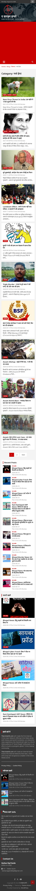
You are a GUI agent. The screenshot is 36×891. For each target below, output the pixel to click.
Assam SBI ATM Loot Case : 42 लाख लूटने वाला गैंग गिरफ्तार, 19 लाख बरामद (17, 438)
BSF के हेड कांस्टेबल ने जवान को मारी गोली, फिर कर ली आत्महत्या (18, 324)
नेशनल (14, 95)
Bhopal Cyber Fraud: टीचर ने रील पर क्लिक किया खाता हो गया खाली (22, 482)
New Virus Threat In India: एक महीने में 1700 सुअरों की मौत (18, 100)
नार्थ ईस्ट (9, 95)
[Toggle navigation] (4, 62)
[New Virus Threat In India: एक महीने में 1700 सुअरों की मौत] (18, 87)
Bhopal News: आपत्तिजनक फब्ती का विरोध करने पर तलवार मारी (22, 583)
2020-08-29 (6, 250)
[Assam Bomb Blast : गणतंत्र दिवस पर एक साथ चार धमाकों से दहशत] (18, 388)
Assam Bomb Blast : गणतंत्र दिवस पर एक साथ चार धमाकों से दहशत (17, 401)
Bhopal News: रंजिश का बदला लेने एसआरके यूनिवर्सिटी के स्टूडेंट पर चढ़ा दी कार (22, 522)
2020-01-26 (6, 405)
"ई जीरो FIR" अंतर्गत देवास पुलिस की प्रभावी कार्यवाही (15, 849)
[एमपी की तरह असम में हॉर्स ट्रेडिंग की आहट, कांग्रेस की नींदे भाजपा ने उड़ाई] (18, 123)
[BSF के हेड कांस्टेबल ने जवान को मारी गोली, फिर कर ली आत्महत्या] (18, 311)
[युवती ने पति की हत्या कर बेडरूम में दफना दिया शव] (18, 233)
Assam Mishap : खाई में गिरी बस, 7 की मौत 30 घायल (18, 363)
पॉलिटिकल (15, 131)
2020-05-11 (6, 328)
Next (23, 455)
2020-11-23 (6, 175)
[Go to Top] (33, 882)
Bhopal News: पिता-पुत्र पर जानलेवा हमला (21, 535)
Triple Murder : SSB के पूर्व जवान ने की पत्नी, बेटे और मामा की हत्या (16, 285)
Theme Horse (26, 885)
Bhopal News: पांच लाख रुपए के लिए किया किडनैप (22, 572)
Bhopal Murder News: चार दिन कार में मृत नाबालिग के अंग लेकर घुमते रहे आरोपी (22, 559)
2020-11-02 (6, 211)
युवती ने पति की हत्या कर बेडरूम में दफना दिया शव (17, 246)
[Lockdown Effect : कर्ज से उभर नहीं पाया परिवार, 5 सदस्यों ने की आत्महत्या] (18, 194)
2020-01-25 (6, 442)
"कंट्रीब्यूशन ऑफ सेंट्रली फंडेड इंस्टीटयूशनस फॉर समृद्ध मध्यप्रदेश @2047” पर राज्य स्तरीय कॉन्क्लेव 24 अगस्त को (16, 826)
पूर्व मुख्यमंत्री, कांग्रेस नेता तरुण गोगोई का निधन (17, 172)
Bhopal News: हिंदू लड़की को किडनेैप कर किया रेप (21, 469)
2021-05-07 (6, 104)
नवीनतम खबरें (7, 770)
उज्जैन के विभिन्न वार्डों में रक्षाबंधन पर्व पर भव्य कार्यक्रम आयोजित (17, 830)
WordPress (24, 888)
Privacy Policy (6, 765)
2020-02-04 (6, 367)
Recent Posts (10, 462)
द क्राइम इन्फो (8, 16)
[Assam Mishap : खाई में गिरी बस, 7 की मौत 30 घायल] (18, 349)
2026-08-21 (15, 472)
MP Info (12, 812)
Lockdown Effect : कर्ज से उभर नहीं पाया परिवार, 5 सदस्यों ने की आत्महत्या (17, 208)
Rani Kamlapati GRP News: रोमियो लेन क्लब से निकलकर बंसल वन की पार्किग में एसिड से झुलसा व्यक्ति (21, 508)
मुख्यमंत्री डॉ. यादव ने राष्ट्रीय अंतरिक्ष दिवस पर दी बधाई (15, 842)
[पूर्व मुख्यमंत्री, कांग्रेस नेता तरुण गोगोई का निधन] (18, 160)
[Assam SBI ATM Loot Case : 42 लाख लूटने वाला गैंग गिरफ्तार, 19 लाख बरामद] (18, 425)
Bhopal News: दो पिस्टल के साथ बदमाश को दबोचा (21, 546)
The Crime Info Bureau (17, 104)
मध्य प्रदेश (14, 466)
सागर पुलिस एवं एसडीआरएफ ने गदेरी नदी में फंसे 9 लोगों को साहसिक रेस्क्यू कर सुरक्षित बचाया (16, 845)
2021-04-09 (6, 141)
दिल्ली (4, 95)
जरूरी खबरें (7, 595)
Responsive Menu (33, 1)
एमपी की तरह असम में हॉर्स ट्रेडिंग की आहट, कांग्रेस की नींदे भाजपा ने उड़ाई (16, 137)
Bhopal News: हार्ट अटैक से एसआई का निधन (21, 494)
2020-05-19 (6, 289)
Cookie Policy (17, 765)
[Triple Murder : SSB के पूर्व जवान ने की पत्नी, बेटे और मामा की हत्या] (18, 272)
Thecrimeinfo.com (7, 736)
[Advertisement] (18, 41)
